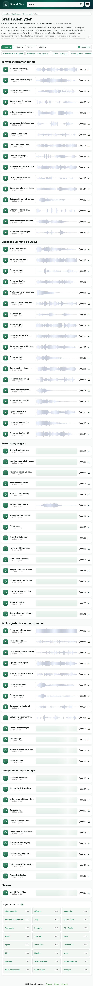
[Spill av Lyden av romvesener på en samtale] (5, 80)
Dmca (56, 984)
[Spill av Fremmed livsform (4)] (5, 401)
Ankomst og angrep (60, 53)
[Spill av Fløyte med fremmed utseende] (5, 548)
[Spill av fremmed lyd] (5, 314)
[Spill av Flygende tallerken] (5, 876)
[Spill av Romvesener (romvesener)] (5, 221)
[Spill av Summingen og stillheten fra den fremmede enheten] (5, 347)
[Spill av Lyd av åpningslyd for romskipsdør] (5, 390)
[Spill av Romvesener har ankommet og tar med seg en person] (5, 603)
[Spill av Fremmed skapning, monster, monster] (5, 69)
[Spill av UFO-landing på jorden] (5, 854)
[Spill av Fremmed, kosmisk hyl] (5, 91)
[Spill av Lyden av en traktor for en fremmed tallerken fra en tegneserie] (5, 832)
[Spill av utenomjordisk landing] (5, 789)
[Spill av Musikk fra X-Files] (5, 892)
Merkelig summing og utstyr (38, 53)
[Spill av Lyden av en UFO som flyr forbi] (5, 799)
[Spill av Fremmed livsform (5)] (5, 423)
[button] (84, 47)
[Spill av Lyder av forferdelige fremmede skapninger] (5, 210)
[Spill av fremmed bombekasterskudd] (5, 527)
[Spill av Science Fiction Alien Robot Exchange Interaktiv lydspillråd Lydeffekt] (5, 303)
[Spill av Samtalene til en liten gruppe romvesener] (5, 145)
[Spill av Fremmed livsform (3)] (5, 379)
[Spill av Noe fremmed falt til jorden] (5, 461)
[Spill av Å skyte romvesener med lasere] (5, 570)
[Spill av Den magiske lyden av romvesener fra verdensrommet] (5, 368)
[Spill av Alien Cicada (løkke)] (5, 537)
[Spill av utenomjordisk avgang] (5, 843)
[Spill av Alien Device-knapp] (5, 249)
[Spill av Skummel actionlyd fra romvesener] (5, 472)
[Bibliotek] (87, 4)
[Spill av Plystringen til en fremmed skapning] (5, 292)
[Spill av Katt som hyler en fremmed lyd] (5, 199)
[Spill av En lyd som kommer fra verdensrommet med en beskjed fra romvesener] (5, 717)
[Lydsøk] (81, 4)
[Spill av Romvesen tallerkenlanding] (5, 810)
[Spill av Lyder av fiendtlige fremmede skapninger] (5, 156)
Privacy (49, 984)
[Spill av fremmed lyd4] (5, 271)
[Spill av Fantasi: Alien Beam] (5, 505)
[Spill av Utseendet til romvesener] (5, 581)
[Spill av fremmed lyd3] (5, 357)
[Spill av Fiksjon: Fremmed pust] (5, 178)
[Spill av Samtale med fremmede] (5, 102)
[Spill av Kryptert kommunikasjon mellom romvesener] (5, 674)
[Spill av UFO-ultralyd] (5, 739)
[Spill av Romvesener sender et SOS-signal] (5, 750)
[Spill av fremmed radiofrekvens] (5, 630)
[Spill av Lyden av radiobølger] (5, 728)
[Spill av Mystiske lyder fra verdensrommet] (5, 412)
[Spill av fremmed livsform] (5, 281)
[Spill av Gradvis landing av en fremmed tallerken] (5, 821)
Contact (64, 984)
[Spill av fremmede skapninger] (5, 232)
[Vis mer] (90, 36)
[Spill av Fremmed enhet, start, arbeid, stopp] (5, 336)
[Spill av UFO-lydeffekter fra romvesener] (5, 778)
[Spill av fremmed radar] (5, 761)
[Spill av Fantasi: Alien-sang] (5, 134)
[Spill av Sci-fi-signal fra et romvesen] (5, 641)
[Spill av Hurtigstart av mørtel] (5, 559)
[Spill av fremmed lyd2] (5, 325)
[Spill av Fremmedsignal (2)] (5, 685)
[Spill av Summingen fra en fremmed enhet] (5, 260)
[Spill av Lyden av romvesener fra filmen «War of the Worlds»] (5, 112)
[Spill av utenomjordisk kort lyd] (5, 592)
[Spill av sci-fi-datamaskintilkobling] (5, 652)
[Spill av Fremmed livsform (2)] (5, 434)
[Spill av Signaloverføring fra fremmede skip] (5, 663)
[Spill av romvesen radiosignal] (5, 706)
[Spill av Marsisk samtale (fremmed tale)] (5, 123)
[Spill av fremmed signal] (5, 696)
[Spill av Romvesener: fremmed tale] (5, 167)
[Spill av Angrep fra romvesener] (5, 516)
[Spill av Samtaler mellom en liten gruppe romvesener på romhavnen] (5, 189)
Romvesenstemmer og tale (13, 53)
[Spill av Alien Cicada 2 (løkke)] (5, 494)
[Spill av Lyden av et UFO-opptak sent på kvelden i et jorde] (5, 865)
